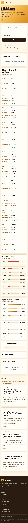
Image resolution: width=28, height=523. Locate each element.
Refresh (14, 40)
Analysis (3, 497)
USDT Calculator (5, 501)
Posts (2, 499)
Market (3, 492)
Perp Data (4, 494)
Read (4, 404)
